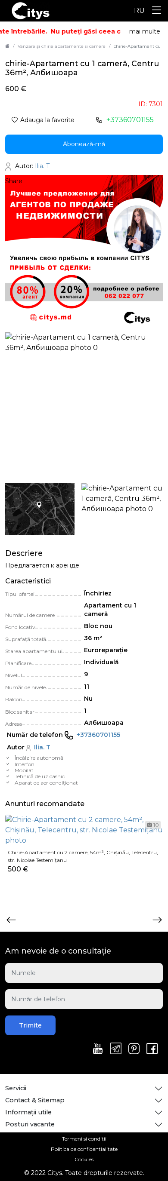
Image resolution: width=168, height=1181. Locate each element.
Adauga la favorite (47, 120)
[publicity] (84, 253)
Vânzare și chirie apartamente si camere (62, 46)
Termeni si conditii (84, 1138)
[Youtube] (97, 1049)
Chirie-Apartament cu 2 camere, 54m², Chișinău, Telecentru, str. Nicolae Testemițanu (83, 856)
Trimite (30, 1025)
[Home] (7, 46)
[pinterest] (134, 1049)
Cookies (84, 1159)
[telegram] (115, 1049)
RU (139, 10)
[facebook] (152, 1049)
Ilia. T (42, 747)
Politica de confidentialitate (84, 1149)
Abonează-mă (84, 144)
